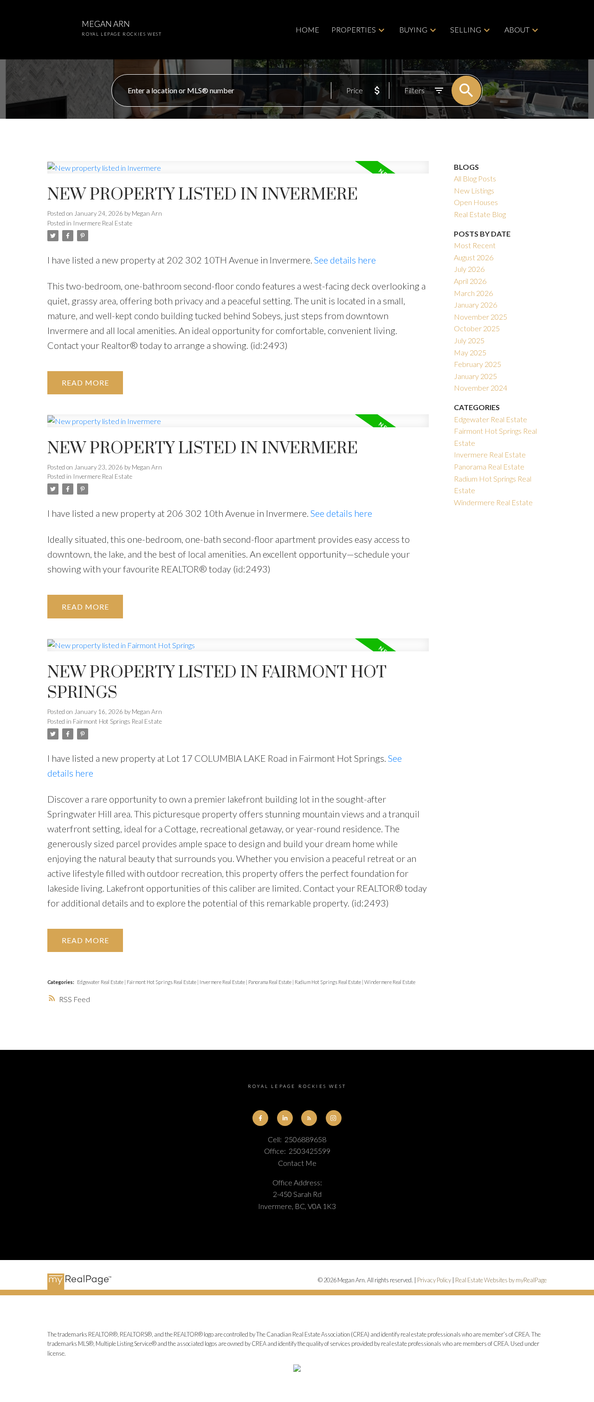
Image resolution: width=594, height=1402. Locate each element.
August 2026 (473, 257)
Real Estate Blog (480, 214)
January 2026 (475, 304)
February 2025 (477, 364)
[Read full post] (237, 173)
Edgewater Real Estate (100, 982)
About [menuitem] (516, 29)
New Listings (474, 190)
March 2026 (473, 293)
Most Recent (475, 245)
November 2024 (480, 387)
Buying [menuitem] (413, 29)
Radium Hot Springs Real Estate (328, 982)
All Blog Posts (475, 178)
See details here (345, 259)
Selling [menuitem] (465, 29)
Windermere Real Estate (389, 982)
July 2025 (469, 340)
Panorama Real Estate (270, 982)
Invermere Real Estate (102, 223)
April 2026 (470, 281)
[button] (260, 1118)
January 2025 (475, 376)
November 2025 (480, 316)
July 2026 (469, 268)
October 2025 (477, 328)
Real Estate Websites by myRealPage (501, 1280)
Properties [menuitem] (353, 29)
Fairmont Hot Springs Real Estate (117, 721)
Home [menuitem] (307, 29)
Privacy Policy (434, 1280)
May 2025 (470, 352)
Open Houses (476, 202)
